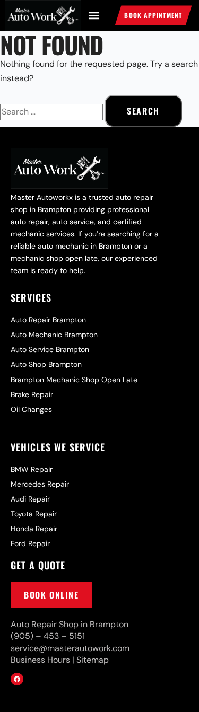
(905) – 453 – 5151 (48, 635)
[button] (93, 15)
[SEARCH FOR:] (52, 111)
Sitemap (92, 659)
